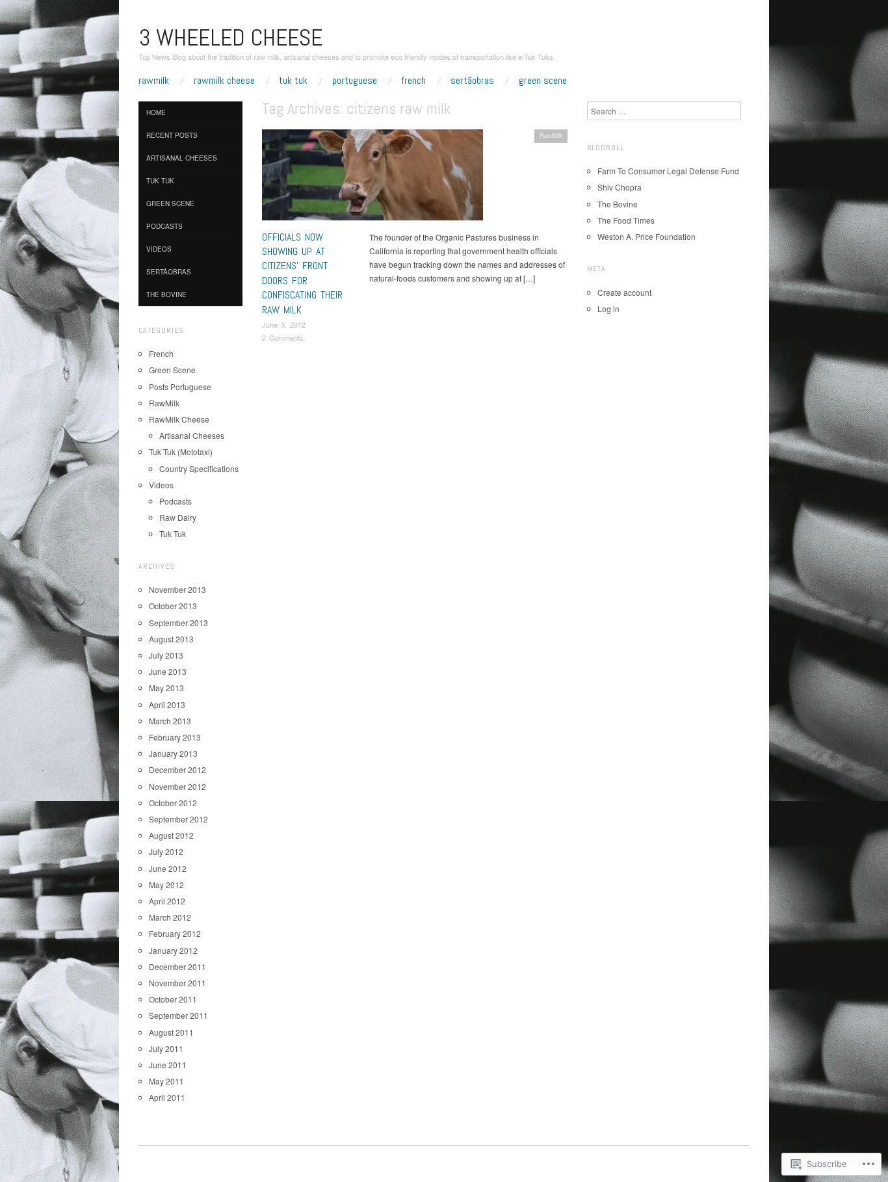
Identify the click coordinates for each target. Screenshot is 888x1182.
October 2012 (173, 802)
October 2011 (173, 999)
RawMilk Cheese (224, 80)
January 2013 (173, 753)
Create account (624, 292)
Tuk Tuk (293, 80)
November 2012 (177, 786)
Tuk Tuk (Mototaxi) (181, 451)
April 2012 (167, 900)
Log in (608, 308)
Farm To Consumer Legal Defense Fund (668, 170)
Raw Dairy (177, 517)
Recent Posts (172, 135)
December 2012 (177, 769)
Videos (159, 249)
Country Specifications (199, 468)
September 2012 (178, 818)
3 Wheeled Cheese (230, 38)
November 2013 (177, 589)
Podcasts (164, 226)
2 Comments (283, 337)
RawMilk (153, 80)
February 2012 (175, 933)
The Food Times (626, 220)
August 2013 (171, 638)
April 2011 (167, 1097)
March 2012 (170, 917)
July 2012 (166, 851)
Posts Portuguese (180, 386)
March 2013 (170, 720)
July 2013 (166, 655)
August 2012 (171, 835)
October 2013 (173, 605)
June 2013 (168, 671)
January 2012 (173, 950)
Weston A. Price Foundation (646, 236)
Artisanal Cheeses (181, 158)
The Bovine (166, 294)
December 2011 (177, 966)
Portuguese (354, 80)
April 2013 (167, 704)
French (413, 80)
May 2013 (166, 687)
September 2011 (178, 1015)
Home (156, 112)
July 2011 (166, 1048)
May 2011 (166, 1080)
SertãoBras (472, 80)
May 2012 (166, 884)
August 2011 (171, 1032)
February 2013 (175, 736)
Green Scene (543, 80)
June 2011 (168, 1064)
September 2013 (178, 622)
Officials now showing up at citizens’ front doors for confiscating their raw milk (302, 273)
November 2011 (177, 982)
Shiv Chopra (619, 186)
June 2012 (168, 868)
